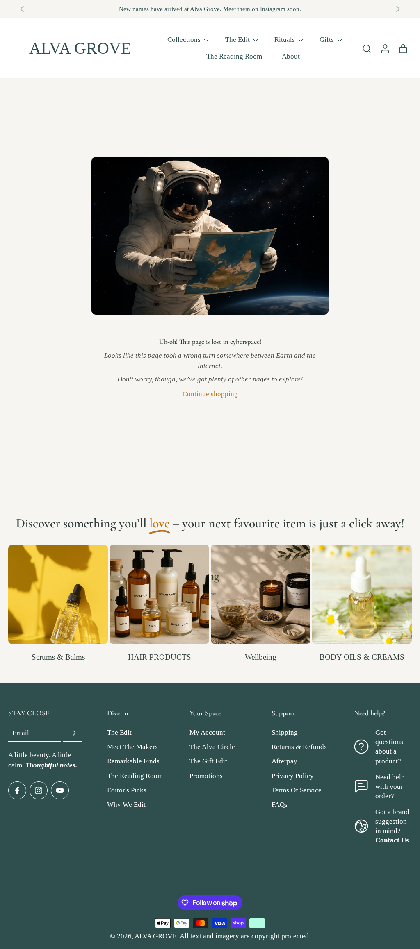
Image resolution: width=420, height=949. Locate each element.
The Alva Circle (212, 747)
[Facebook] (17, 790)
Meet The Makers (132, 747)
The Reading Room (234, 56)
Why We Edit (126, 804)
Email (20, 733)
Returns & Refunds (299, 747)
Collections (184, 39)
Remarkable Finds (133, 761)
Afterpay (284, 761)
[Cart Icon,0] (403, 48)
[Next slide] (397, 9)
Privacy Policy (293, 776)
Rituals (284, 39)
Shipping (285, 732)
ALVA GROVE (155, 936)
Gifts (327, 39)
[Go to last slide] (22, 9)
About (291, 56)
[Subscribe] (72, 733)
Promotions (206, 776)
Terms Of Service (297, 790)
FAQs (280, 804)
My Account (207, 732)
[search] (367, 48)
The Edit (237, 39)
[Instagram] (39, 790)
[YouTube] (60, 790)
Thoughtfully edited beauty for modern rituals (222, 9)
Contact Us (392, 840)
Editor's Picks (126, 790)
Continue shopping (210, 394)
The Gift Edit (208, 761)
